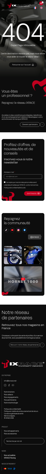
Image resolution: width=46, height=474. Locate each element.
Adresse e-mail (9, 172)
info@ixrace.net (10, 381)
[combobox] (24, 441)
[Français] (35, 7)
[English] (41, 7)
